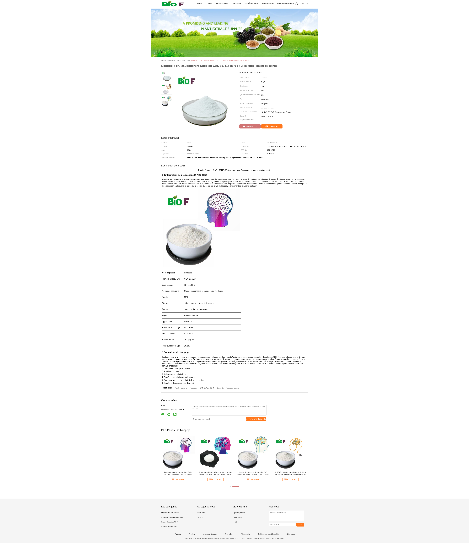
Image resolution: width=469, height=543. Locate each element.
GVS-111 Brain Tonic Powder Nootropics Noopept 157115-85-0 (222, 473)
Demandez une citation (285, 3)
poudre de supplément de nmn (172, 517)
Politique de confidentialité (268, 534)
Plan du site (245, 534)
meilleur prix (251, 126)
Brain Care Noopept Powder (228, 388)
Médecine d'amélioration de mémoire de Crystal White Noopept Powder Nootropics (185, 473)
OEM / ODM (237, 517)
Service (200, 517)
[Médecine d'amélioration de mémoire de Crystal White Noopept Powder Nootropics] (185, 452)
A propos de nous (210, 534)
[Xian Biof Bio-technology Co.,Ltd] (173, 4)
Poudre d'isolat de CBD (169, 522)
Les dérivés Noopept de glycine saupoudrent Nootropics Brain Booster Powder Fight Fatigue (259, 473)
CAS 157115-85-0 (207, 388)
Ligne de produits (239, 513)
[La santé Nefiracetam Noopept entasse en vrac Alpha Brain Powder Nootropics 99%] (297, 452)
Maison (199, 3)
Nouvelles (229, 534)
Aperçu (178, 534)
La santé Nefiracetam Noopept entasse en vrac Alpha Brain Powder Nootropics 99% (297, 473)
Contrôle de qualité (252, 3)
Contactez (273, 126)
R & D (235, 522)
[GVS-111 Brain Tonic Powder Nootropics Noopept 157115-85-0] (222, 452)
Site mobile (291, 534)
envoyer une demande (256, 419)
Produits (209, 3)
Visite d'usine (236, 3)
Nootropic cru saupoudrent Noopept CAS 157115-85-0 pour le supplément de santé (220, 60)
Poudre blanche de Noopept (186, 388)
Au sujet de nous (222, 3)
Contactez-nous (268, 3)
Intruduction (201, 513)
